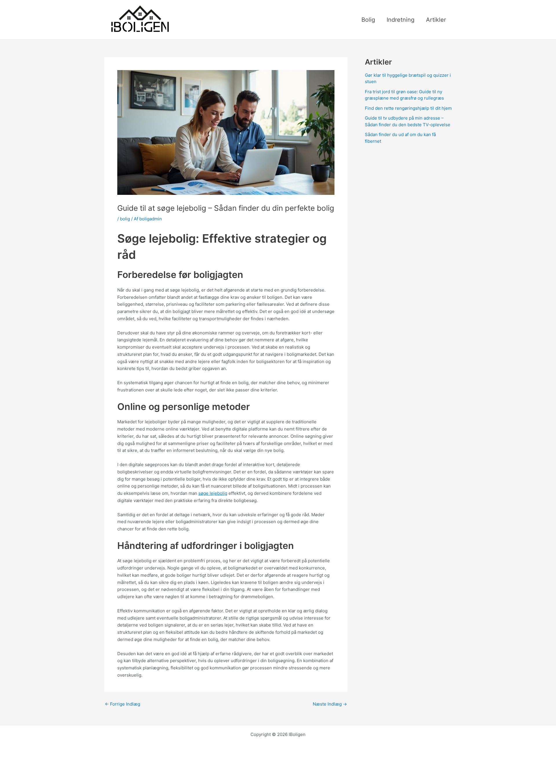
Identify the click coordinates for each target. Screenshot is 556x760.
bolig (125, 218)
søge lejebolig (212, 493)
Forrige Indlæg (122, 704)
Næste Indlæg (330, 704)
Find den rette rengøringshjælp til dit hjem (408, 108)
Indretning (400, 19)
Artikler (436, 19)
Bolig (368, 19)
